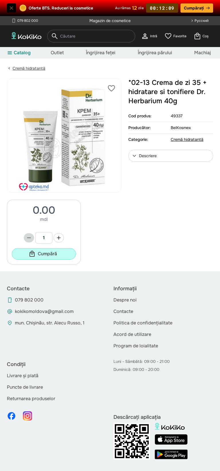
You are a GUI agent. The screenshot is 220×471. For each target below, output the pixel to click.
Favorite (175, 36)
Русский (202, 20)
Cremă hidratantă (29, 68)
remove (28, 238)
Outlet (57, 53)
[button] (171, 155)
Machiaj (202, 53)
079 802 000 (24, 21)
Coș (201, 36)
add (58, 238)
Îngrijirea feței (100, 53)
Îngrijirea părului (155, 53)
